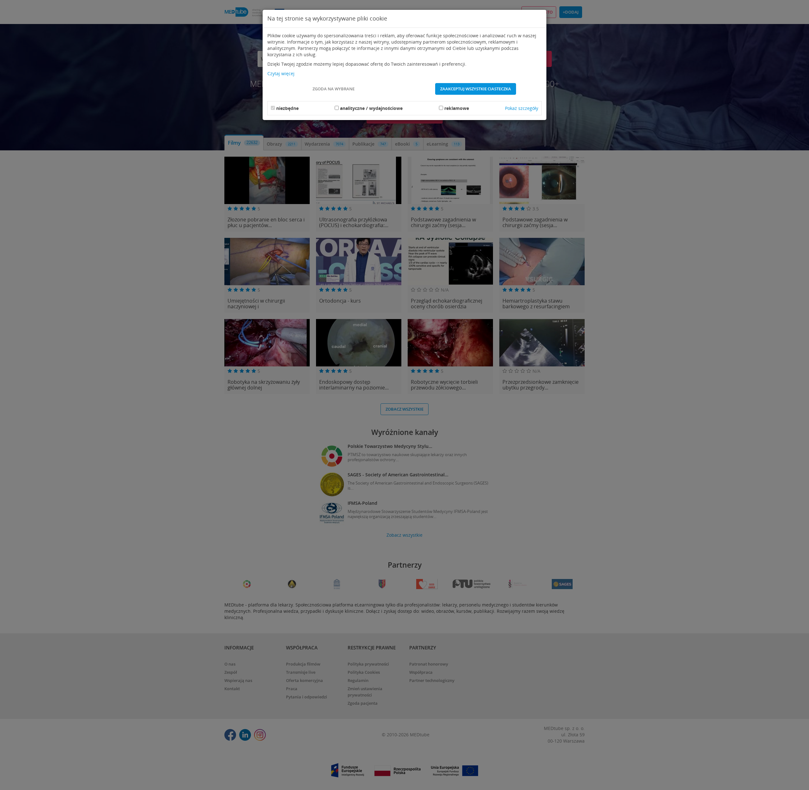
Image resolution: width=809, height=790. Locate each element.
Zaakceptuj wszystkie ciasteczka (475, 89)
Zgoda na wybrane (334, 89)
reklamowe (456, 108)
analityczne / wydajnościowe (371, 108)
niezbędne (287, 108)
